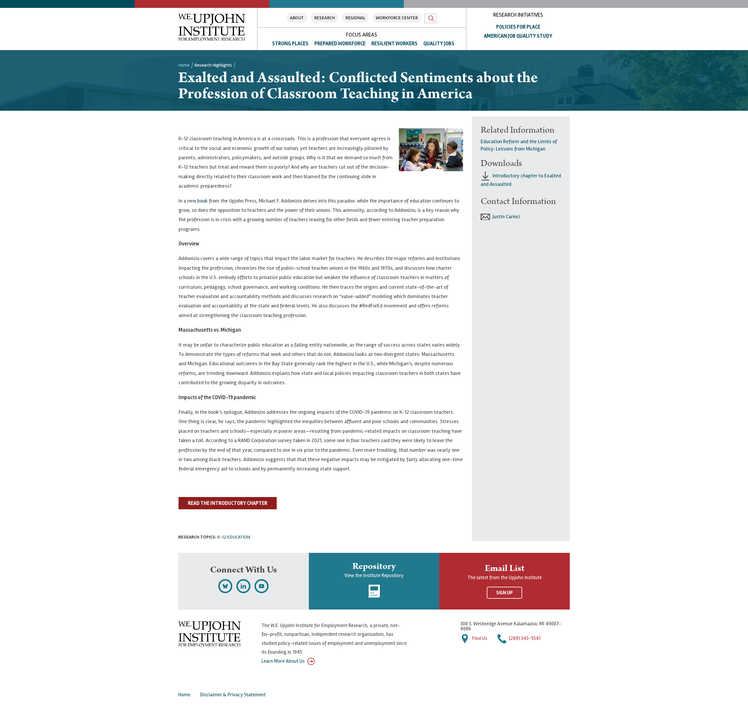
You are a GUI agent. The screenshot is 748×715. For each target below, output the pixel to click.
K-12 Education (233, 537)
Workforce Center (397, 18)
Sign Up (504, 593)
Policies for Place (518, 27)
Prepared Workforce (340, 43)
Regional (355, 18)
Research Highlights (213, 65)
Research (324, 18)
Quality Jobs (438, 43)
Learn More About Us (283, 661)
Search (430, 18)
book (202, 201)
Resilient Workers (394, 43)
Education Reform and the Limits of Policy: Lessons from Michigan (519, 145)
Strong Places (290, 43)
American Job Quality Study (518, 36)
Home (184, 65)
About (297, 18)
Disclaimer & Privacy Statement (233, 695)
